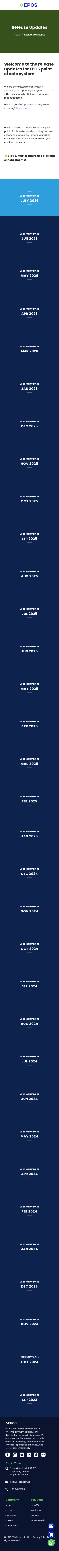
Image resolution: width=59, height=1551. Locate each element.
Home (17, 34)
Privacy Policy (40, 1537)
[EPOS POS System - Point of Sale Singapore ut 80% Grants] (28, 5)
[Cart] (51, 1534)
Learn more (22, 108)
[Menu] (4, 4)
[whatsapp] (51, 1542)
